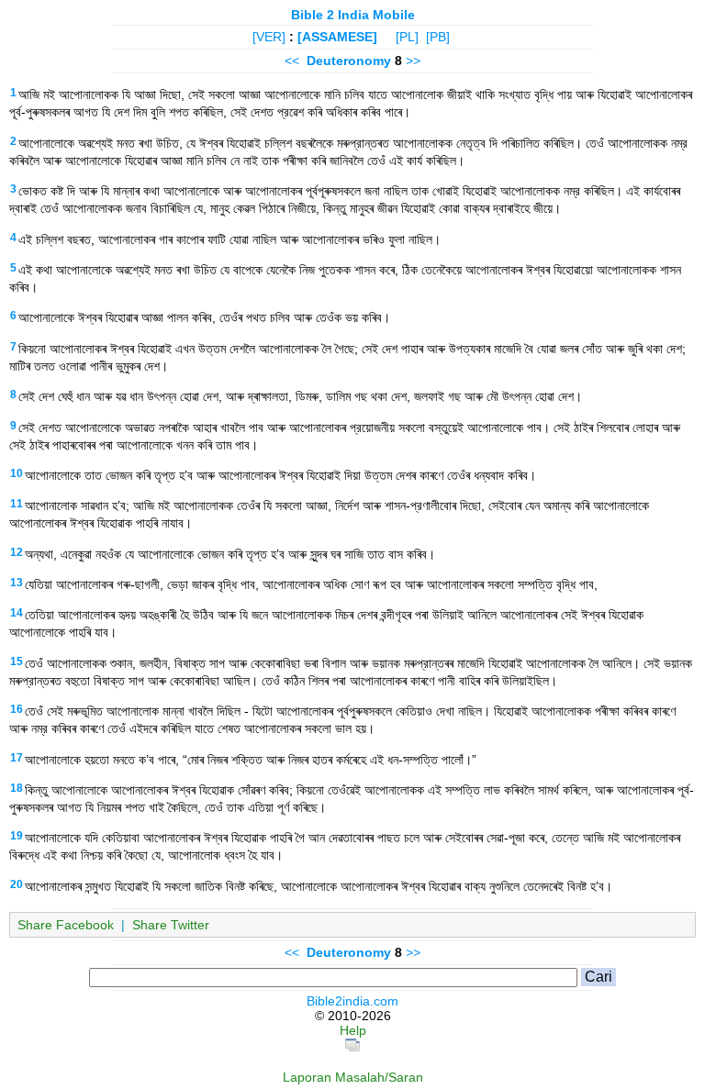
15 (16, 661)
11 (16, 503)
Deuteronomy (349, 60)
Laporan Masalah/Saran (353, 1077)
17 (16, 757)
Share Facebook (65, 924)
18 (16, 788)
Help (353, 1030)
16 (16, 709)
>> (413, 60)
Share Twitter (170, 924)
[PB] (438, 36)
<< (292, 60)
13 (16, 582)
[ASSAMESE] (337, 36)
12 (16, 552)
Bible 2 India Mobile (353, 14)
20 (16, 884)
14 (16, 612)
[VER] (268, 36)
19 (16, 835)
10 (16, 473)
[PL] (407, 36)
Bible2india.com (352, 1001)
